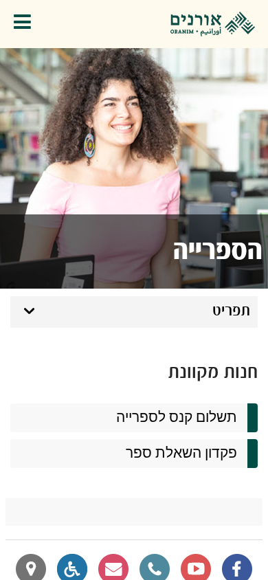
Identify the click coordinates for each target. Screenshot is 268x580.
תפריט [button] (231, 311)
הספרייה (218, 251)
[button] (26, 24)
